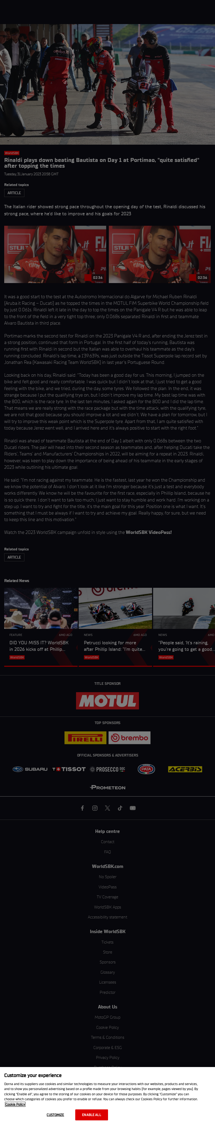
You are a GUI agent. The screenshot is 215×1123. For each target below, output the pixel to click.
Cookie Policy (15, 1104)
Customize (55, 1115)
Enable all (91, 1115)
